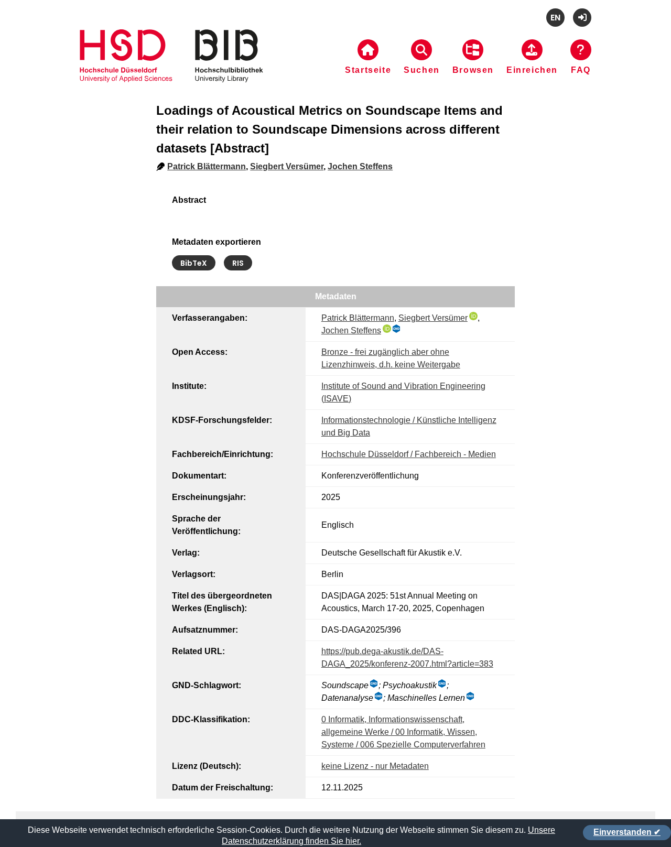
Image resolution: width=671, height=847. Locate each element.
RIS (238, 263)
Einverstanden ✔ (627, 832)
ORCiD (473, 316)
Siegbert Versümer (286, 166)
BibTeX (193, 263)
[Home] (171, 69)
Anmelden (582, 17)
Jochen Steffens (360, 166)
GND (397, 328)
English (555, 17)
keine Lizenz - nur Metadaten (375, 766)
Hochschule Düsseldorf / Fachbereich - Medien (408, 454)
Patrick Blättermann (206, 166)
